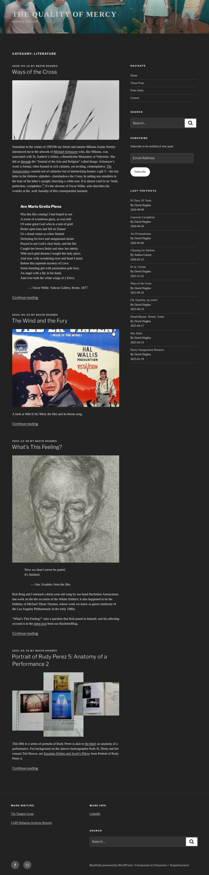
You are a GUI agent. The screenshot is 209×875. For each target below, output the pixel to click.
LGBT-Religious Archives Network (31, 822)
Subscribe (140, 171)
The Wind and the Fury (40, 320)
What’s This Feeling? (37, 447)
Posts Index (137, 90)
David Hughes (47, 66)
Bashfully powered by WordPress (111, 865)
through (26, 161)
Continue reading (25, 297)
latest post (40, 623)
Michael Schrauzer (66, 151)
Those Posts (137, 83)
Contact (134, 97)
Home (133, 75)
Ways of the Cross (34, 72)
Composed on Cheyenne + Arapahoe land (162, 865)
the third (90, 743)
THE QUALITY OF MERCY (64, 14)
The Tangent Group (22, 813)
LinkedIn (95, 813)
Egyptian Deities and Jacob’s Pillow (67, 753)
